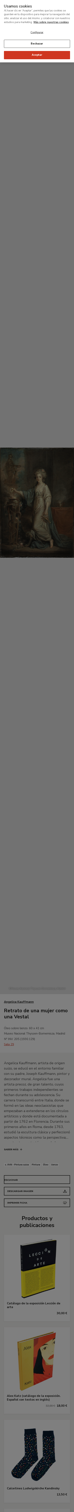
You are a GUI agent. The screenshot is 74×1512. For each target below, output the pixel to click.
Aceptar (37, 55)
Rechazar (37, 43)
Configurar (37, 32)
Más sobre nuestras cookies (51, 22)
